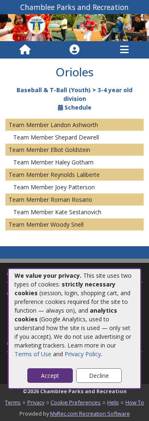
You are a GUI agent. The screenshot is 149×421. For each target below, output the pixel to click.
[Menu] (124, 50)
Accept (50, 375)
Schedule (77, 107)
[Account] (74, 50)
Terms (13, 402)
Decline (99, 375)
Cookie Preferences (75, 402)
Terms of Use (32, 354)
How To (134, 402)
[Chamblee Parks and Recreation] (74, 27)
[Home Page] (25, 50)
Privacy (35, 402)
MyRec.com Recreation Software (90, 413)
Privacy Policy (83, 354)
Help (113, 402)
